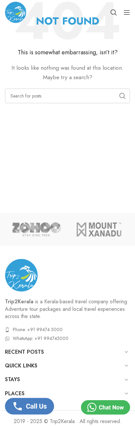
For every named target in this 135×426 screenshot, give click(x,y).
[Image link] (21, 274)
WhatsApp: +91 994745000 (40, 338)
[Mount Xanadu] (99, 229)
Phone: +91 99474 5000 (38, 329)
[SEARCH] (122, 95)
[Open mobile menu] (126, 12)
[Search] (113, 12)
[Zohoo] (36, 229)
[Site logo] (15, 11)
